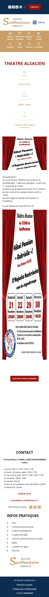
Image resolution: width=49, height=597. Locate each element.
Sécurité (15, 550)
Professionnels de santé (22, 527)
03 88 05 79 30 (24, 494)
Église (14, 542)
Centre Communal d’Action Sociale (27, 538)
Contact (34, 7)
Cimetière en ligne (20, 546)
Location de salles (20, 534)
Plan (14, 523)
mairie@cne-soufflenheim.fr (24, 500)
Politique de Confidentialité (25, 589)
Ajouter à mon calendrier (24, 378)
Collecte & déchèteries (22, 530)
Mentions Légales (24, 584)
